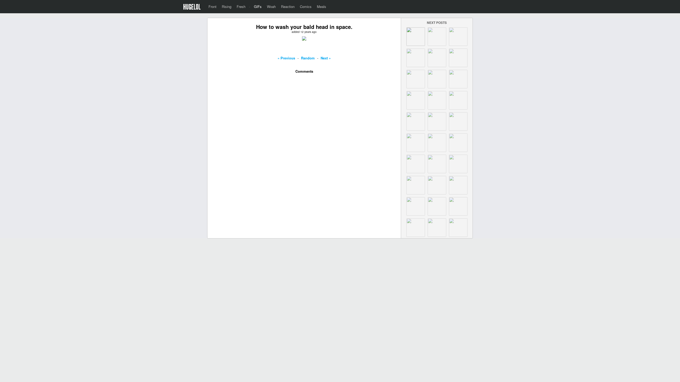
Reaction (288, 6)
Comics (306, 6)
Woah (271, 6)
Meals (321, 6)
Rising (226, 6)
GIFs (258, 6)
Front (212, 6)
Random (308, 57)
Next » (326, 57)
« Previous (286, 57)
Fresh (241, 6)
